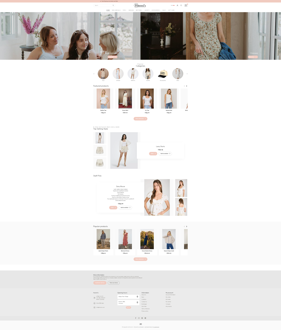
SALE (164, 10)
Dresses (131, 10)
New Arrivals (116, 10)
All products (169, 306)
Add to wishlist (164, 153)
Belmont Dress (125, 250)
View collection (140, 118)
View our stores (114, 282)
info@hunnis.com (100, 307)
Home (108, 10)
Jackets (147, 10)
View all (128, 307)
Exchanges (144, 304)
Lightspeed (141, 327)
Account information (170, 294)
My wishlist (168, 301)
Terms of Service (146, 308)
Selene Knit (169, 110)
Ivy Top (147, 110)
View (152, 153)
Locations (144, 299)
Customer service (99, 282)
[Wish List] (181, 5)
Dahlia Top (103, 110)
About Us (144, 294)
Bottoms (139, 10)
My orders (168, 297)
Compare (168, 304)
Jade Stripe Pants (103, 250)
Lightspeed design (148, 327)
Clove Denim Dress (147, 250)
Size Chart (144, 306)
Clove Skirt (125, 110)
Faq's (143, 297)
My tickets (168, 299)
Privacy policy (145, 311)
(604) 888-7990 (100, 303)
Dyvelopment (156, 327)
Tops (124, 10)
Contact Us (144, 301)
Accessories (156, 10)
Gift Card (171, 10)
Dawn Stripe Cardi (169, 250)
